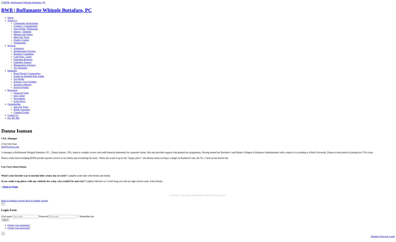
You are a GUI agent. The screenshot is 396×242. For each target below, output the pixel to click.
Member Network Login (383, 236)
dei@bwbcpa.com (10, 147)
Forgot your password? (18, 228)
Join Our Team (21, 107)
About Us (12, 20)
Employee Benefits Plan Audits (29, 76)
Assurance (19, 48)
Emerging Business (23, 59)
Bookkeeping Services (25, 51)
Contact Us (12, 115)
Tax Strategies (20, 68)
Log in (5, 220)
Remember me (86, 216)
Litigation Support (22, 62)
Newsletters (19, 98)
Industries (12, 70)
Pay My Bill (13, 118)
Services (11, 45)
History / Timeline (22, 31)
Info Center (19, 95)
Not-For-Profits (21, 87)
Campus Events (21, 112)
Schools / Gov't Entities (25, 82)
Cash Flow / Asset (22, 56)
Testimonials (20, 42)
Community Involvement (26, 23)
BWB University (22, 109)
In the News (20, 101)
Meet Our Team (21, 37)
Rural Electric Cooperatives (27, 73)
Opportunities (14, 104)
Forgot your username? (18, 225)
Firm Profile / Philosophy (26, 29)
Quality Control (21, 40)
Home (10, 17)
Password (44, 216)
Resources (12, 90)
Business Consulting (24, 54)
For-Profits (19, 79)
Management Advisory (25, 65)
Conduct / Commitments (25, 26)
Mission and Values (23, 34)
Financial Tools (21, 93)
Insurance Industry (23, 84)
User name (6, 216)
